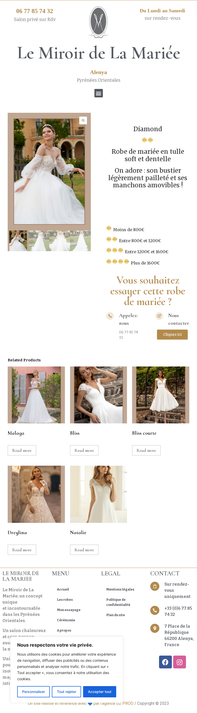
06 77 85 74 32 (34, 11)
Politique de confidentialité (118, 602)
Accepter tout (99, 691)
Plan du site (115, 615)
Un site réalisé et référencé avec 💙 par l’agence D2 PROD (80, 703)
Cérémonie (66, 620)
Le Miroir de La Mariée (98, 53)
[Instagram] (179, 662)
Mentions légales (120, 589)
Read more (22, 450)
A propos (64, 630)
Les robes (65, 600)
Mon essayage (69, 610)
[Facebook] (165, 662)
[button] (98, 93)
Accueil (63, 589)
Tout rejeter (66, 691)
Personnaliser (33, 691)
